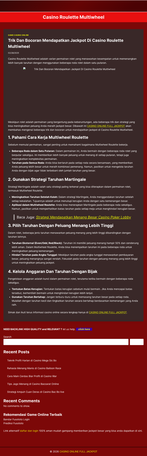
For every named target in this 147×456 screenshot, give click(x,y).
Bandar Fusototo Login (16, 419)
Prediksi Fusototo (13, 423)
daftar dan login (29, 430)
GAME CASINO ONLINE (18, 35)
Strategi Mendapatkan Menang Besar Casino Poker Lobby (83, 217)
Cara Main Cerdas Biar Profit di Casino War (32, 376)
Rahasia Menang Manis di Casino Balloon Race (34, 368)
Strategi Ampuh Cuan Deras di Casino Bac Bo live (35, 391)
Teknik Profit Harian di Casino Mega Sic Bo (31, 360)
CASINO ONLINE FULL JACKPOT (106, 125)
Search (7, 336)
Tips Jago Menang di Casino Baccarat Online (33, 384)
